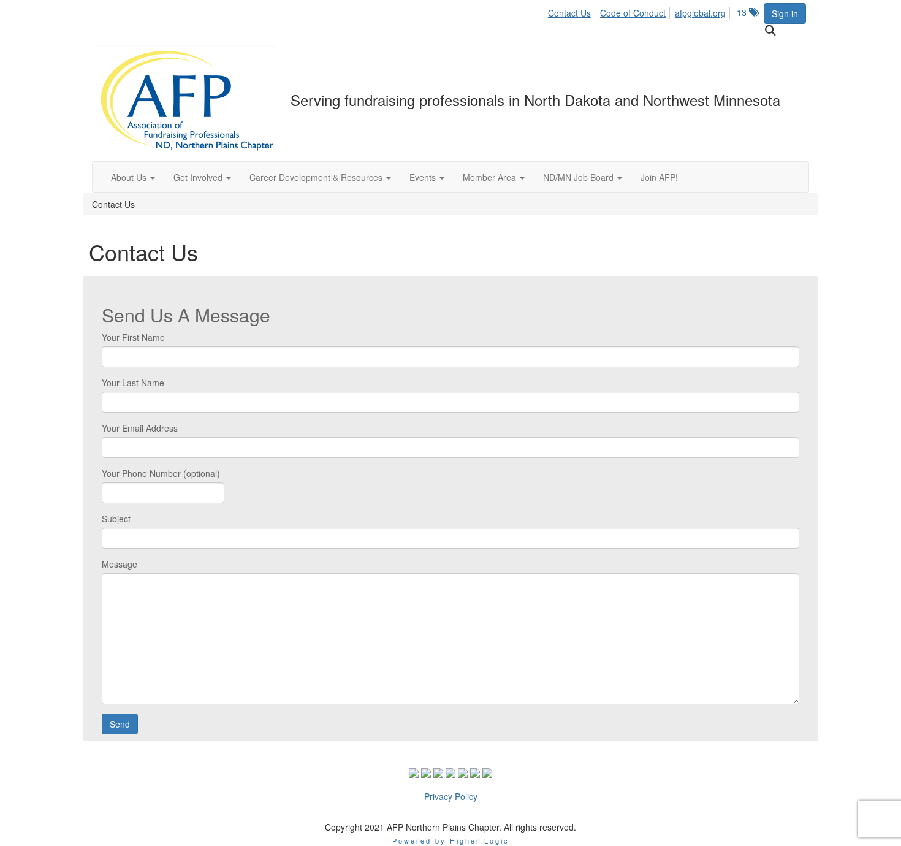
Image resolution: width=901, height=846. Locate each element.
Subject (116, 519)
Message (119, 564)
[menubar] (640, 11)
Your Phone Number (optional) (161, 473)
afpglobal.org (700, 13)
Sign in (785, 13)
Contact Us (569, 13)
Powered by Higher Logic (450, 840)
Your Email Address (140, 428)
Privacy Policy (450, 796)
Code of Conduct (633, 13)
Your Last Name (133, 382)
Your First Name (133, 337)
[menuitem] (573, 11)
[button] (133, 177)
